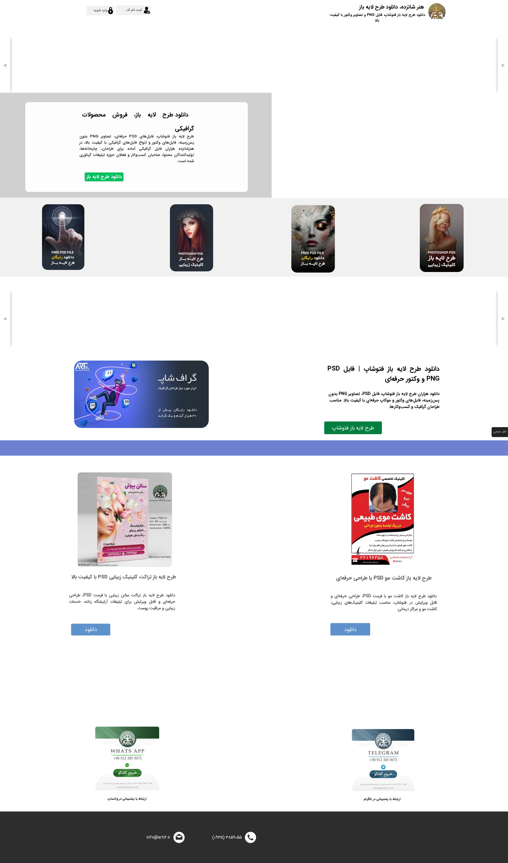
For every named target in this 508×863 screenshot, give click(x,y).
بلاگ (326, 10)
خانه (482, 10)
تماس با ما (274, 10)
